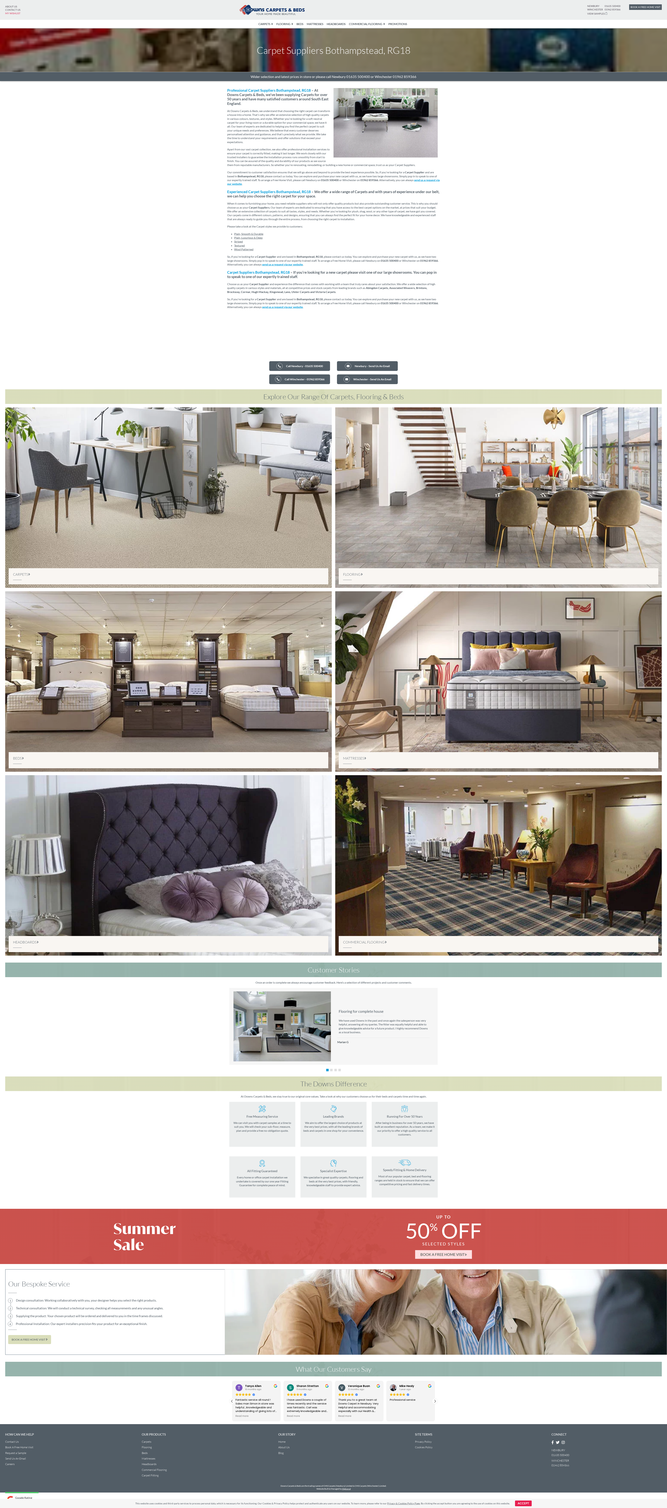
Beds (145, 1453)
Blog (281, 1453)
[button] (232, 1401)
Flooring (147, 1447)
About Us (11, 6)
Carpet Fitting (150, 1475)
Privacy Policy (423, 1441)
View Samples (596, 13)
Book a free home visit (645, 7)
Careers (10, 1464)
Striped (238, 241)
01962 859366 (612, 9)
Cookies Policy (424, 1447)
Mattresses (148, 1458)
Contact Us (12, 9)
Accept (523, 1503)
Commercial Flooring (154, 1470)
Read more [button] (273, 1416)
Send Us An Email (15, 1458)
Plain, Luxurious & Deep (248, 237)
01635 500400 (612, 6)
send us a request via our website (282, 264)
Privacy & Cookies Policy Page (403, 1503)
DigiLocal (346, 1489)
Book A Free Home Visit (19, 1447)
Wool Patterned (243, 249)
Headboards (149, 1464)
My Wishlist (12, 13)
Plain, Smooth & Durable (248, 233)
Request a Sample (15, 1453)
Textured (239, 245)
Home (282, 1441)
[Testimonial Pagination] (327, 1070)
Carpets (146, 1441)
